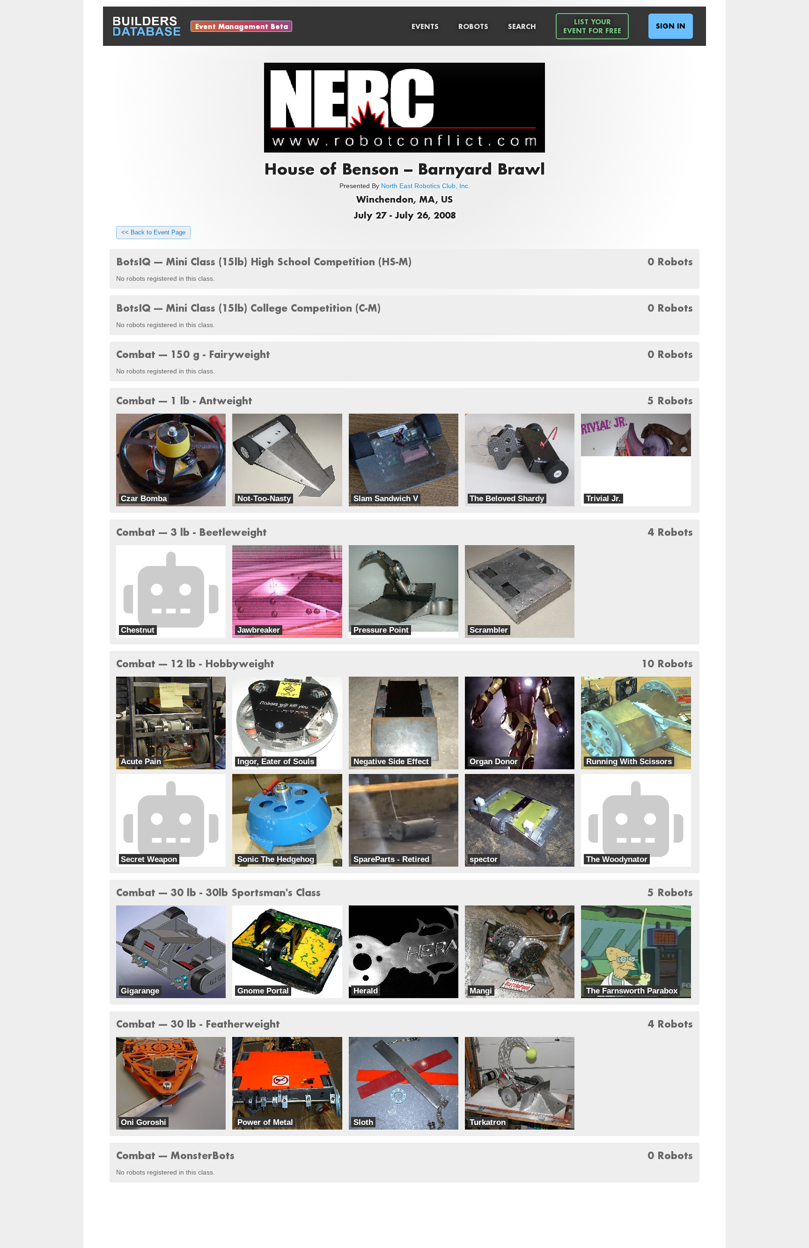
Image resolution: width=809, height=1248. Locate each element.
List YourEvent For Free (592, 26)
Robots (473, 26)
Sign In (670, 26)
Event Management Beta (241, 26)
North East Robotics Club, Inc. (425, 186)
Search (522, 26)
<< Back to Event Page (153, 232)
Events (425, 26)
